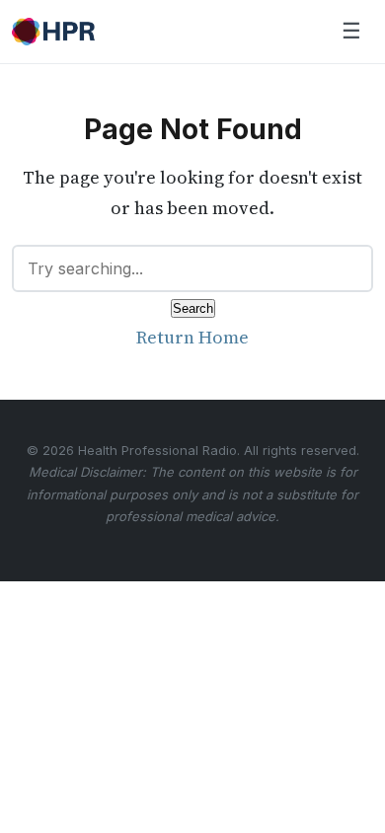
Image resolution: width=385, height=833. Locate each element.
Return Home (192, 337)
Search (193, 308)
